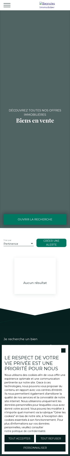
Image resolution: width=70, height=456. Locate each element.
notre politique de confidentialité (24, 431)
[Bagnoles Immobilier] (54, 5)
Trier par (7, 240)
